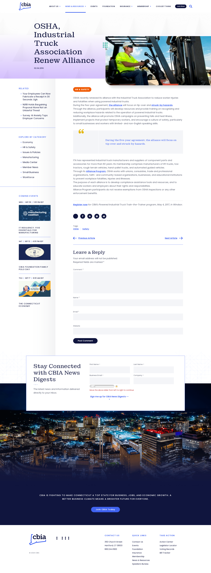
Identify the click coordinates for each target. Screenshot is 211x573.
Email (76, 312)
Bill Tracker (165, 552)
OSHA (76, 229)
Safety (85, 229)
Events (94, 6)
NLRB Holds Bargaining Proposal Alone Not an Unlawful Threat (35, 107)
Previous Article (86, 238)
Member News (30, 167)
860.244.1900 (111, 549)
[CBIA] (25, 6)
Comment (78, 269)
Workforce (28, 177)
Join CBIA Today (105, 509)
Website (76, 326)
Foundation (108, 6)
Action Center (166, 541)
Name (76, 297)
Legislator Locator (168, 545)
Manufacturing (31, 157)
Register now (80, 204)
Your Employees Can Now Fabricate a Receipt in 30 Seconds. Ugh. (37, 96)
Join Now (181, 6)
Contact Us (137, 541)
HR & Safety (29, 147)
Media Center (30, 162)
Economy (28, 142)
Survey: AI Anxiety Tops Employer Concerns (35, 117)
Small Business (31, 172)
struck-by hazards (162, 105)
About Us (54, 6)
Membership (143, 6)
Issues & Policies (31, 152)
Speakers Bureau (140, 564)
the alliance (115, 105)
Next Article (171, 238)
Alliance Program (96, 171)
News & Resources (74, 6)
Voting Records (167, 549)
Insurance (125, 6)
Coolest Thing (163, 6)
